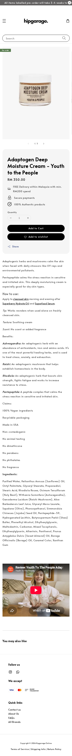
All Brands (14, 722)
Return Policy (54, 749)
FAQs (11, 717)
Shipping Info (38, 749)
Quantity (12, 212)
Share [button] (15, 246)
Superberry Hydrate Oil (16, 303)
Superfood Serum (45, 303)
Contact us (14, 709)
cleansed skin (21, 299)
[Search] (64, 38)
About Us (13, 713)
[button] (4, 21)
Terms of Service (20, 749)
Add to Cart (36, 228)
